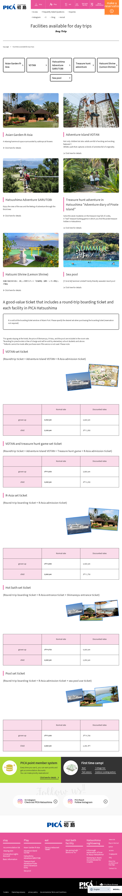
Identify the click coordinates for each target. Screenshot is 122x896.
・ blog (52, 17)
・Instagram (36, 17)
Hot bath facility (71, 842)
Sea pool (56, 77)
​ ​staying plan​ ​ (8, 851)
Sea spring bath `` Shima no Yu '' (73, 851)
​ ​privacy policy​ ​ (33, 892)
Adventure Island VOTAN (30, 852)
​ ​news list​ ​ (112, 839)
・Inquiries (71, 12)
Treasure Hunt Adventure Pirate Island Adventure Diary (30, 864)
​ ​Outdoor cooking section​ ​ (105, 772)
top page (6, 47)
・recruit (61, 17)
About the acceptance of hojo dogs (113, 863)
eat (47, 840)
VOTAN (32, 65)
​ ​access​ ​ (111, 850)
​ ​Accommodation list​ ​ (11, 847)
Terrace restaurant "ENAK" (52, 848)
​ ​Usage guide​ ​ (113, 854)
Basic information (10, 859)
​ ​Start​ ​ (83, 768)
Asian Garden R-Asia (13, 65)
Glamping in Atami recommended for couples (94, 860)
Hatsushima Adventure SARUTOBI (58, 65)
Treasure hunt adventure (83, 65)
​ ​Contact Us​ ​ (113, 868)
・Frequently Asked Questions (52, 12)
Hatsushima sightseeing (94, 842)
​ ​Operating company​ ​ (18, 892)
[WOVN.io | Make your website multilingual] (116, 889)
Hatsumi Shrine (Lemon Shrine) (107, 65)
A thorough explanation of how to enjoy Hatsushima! (95, 852)
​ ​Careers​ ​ (6, 892)
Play (26, 840)
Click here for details (13, 148)
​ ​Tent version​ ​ (86, 772)
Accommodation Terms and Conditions (53, 892)
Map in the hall (114, 843)
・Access (34, 12)
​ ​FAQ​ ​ (110, 858)
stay (5, 840)
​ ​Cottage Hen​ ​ (100, 768)
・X (45, 17)
